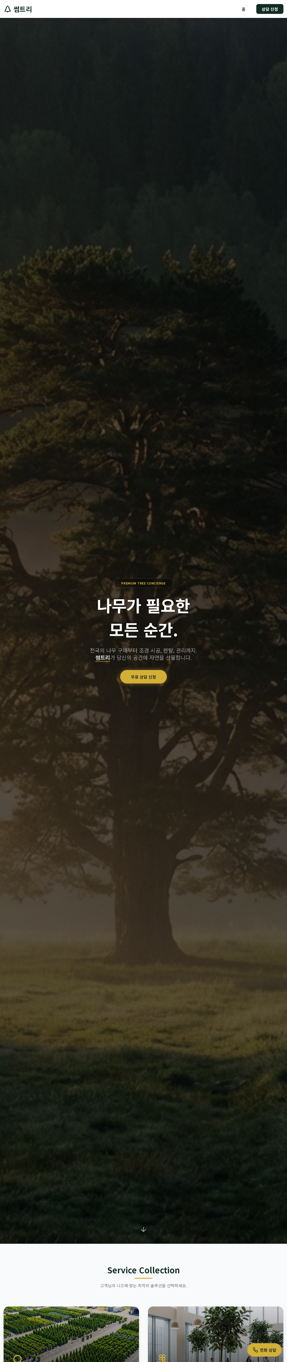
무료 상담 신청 (143, 677)
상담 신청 (270, 9)
